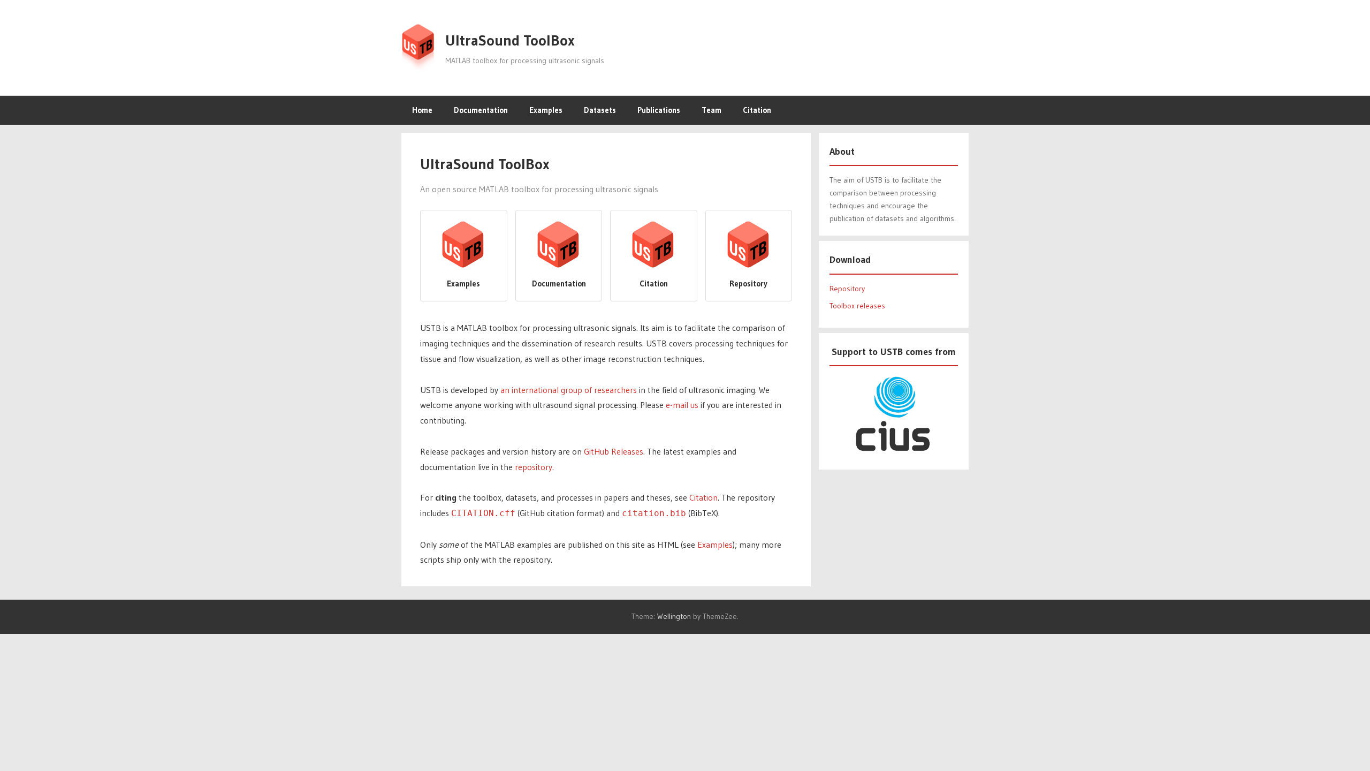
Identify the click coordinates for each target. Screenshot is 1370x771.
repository (533, 467)
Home (422, 110)
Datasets (600, 110)
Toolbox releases (857, 306)
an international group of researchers (568, 389)
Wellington (674, 616)
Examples (545, 110)
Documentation (481, 110)
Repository (847, 288)
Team (711, 110)
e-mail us (682, 404)
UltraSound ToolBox (510, 40)
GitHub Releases (613, 451)
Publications (658, 110)
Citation (757, 110)
